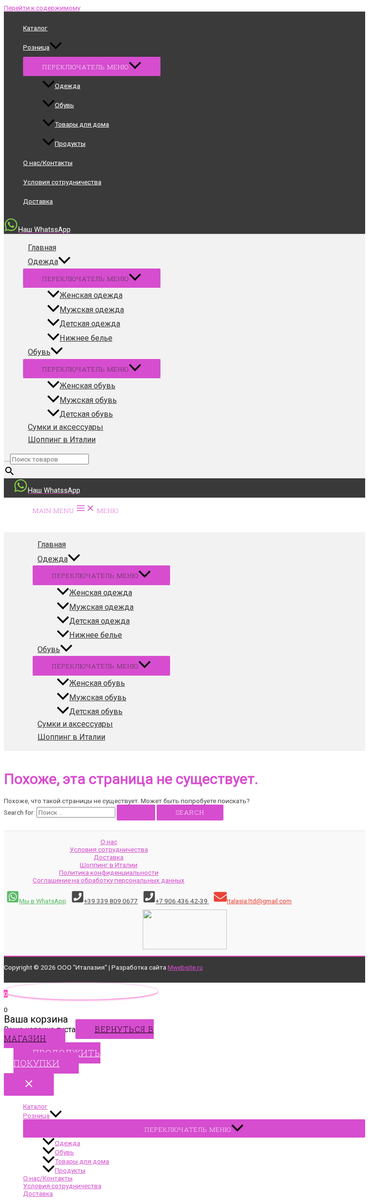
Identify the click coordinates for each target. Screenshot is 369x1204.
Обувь (64, 105)
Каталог (35, 28)
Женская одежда (91, 295)
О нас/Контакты (48, 163)
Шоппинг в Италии (62, 439)
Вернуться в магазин (79, 1033)
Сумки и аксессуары (65, 427)
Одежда (67, 86)
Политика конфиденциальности (109, 872)
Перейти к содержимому (42, 8)
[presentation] (55, 47)
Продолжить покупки (56, 1058)
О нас (108, 841)
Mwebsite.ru (185, 967)
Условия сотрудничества (62, 182)
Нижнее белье (86, 338)
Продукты (70, 143)
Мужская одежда (92, 309)
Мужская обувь (88, 400)
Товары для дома (82, 124)
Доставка (38, 201)
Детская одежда (90, 323)
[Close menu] (29, 1084)
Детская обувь (86, 414)
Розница (36, 47)
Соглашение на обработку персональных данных (108, 880)
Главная (42, 247)
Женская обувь (87, 385)
